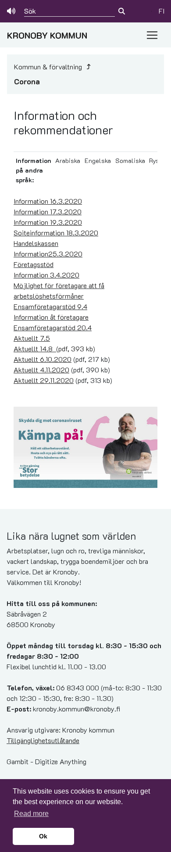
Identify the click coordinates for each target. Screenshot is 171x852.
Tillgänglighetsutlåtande (43, 740)
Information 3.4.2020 (46, 274)
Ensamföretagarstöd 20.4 (53, 327)
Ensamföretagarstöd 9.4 (50, 306)
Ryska (157, 160)
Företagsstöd (33, 264)
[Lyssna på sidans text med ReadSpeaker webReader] (12, 11)
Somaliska (130, 160)
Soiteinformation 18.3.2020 (56, 232)
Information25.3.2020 (48, 253)
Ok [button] (43, 836)
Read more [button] (31, 813)
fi (161, 10)
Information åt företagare (51, 316)
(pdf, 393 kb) (54, 348)
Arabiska (67, 160)
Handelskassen (36, 243)
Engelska (98, 160)
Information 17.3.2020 (48, 211)
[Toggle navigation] (152, 35)
